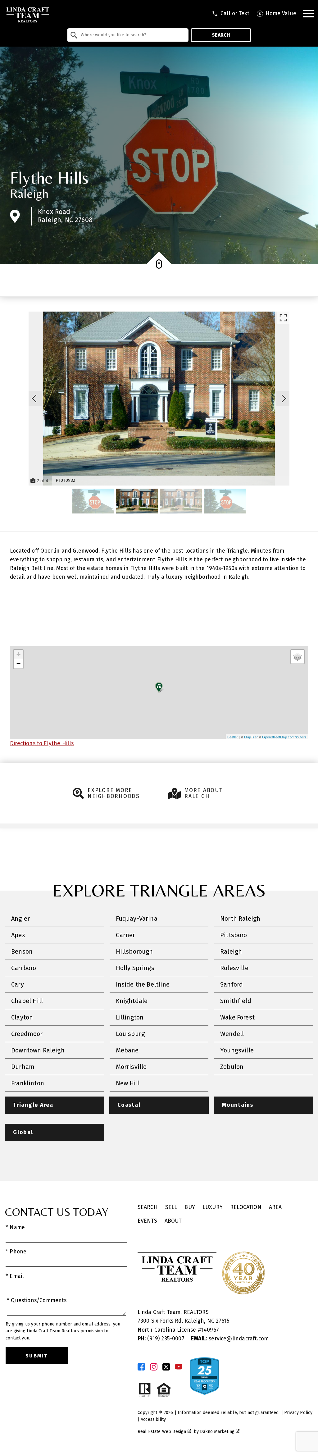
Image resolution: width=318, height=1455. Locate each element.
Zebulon (231, 1066)
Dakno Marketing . (220, 1431)
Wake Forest (237, 1017)
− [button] (18, 664)
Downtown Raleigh (38, 1050)
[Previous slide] (34, 398)
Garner (125, 935)
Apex (18, 935)
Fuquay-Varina (136, 918)
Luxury (212, 1207)
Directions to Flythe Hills (42, 743)
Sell (171, 1207)
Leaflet (232, 736)
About (173, 1221)
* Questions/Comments (37, 1300)
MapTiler (250, 736)
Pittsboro (233, 935)
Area (275, 1207)
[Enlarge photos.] (283, 318)
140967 (210, 1330)
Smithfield (235, 1001)
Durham (22, 1066)
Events (147, 1221)
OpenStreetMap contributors (284, 736)
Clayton (22, 1017)
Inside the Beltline (143, 984)
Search (221, 35)
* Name (15, 1227)
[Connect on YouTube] (178, 1367)
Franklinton (27, 1083)
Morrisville (131, 1066)
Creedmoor (27, 1034)
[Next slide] (283, 398)
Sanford (231, 984)
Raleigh (29, 193)
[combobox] (128, 35)
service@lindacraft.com (230, 1338)
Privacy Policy (298, 1412)
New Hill (128, 1083)
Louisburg (130, 1034)
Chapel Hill (27, 1001)
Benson (22, 951)
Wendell (232, 1034)
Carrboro (23, 968)
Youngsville (237, 1050)
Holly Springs (135, 968)
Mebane (127, 1050)
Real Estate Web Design (163, 1431)
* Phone (16, 1251)
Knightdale (132, 1001)
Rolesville (234, 968)
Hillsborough (134, 951)
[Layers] (297, 657)
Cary (17, 984)
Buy (189, 1207)
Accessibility (153, 1419)
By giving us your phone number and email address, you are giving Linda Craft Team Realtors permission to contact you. (63, 1331)
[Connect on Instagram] (153, 1367)
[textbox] (131, 35)
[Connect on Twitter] (166, 1367)
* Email (15, 1276)
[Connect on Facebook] (141, 1367)
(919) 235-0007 (162, 1338)
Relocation (245, 1207)
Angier (20, 918)
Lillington (130, 1017)
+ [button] (18, 654)
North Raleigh (240, 918)
